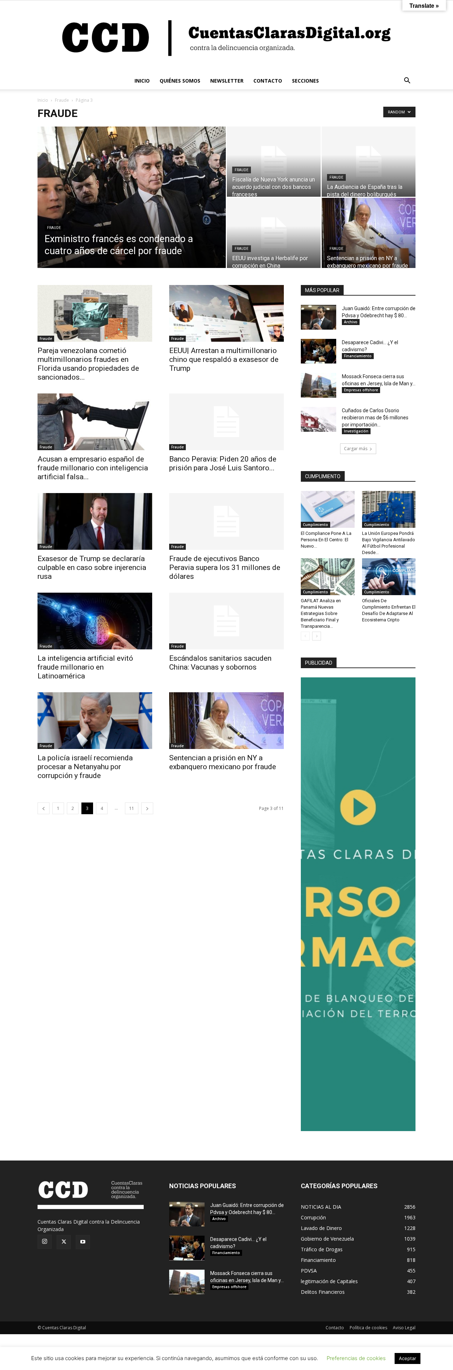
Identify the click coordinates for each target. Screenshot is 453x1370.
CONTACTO (267, 80)
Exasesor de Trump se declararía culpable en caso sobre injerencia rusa (92, 567)
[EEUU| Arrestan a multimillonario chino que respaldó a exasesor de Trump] (226, 313)
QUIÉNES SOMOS (180, 80)
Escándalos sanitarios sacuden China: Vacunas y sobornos (220, 662)
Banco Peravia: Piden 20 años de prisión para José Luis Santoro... (222, 463)
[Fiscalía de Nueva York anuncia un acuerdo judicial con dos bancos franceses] (274, 162)
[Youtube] (83, 1242)
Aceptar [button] (407, 1358)
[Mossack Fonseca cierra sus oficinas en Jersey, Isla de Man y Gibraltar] (318, 385)
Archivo (350, 321)
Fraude (62, 100)
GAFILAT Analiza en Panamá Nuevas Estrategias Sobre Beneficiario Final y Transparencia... (321, 613)
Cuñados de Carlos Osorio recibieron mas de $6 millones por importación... (375, 417)
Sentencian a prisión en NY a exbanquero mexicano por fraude (222, 762)
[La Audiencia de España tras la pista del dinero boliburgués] (368, 162)
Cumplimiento (315, 524)
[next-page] (147, 808)
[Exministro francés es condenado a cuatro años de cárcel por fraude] (132, 204)
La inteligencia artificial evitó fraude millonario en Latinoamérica (85, 667)
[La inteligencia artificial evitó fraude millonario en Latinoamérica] (95, 621)
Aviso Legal (404, 1328)
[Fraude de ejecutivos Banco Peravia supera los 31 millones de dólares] (226, 521)
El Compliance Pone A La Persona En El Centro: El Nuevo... (326, 540)
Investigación (356, 431)
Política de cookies (368, 1328)
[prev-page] (44, 808)
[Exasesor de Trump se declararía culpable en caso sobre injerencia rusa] (95, 521)
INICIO (142, 80)
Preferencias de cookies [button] (356, 1358)
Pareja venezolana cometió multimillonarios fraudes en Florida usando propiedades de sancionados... (88, 363)
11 (131, 808)
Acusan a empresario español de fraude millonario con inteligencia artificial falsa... (93, 468)
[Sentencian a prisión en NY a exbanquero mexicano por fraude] (368, 233)
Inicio (43, 100)
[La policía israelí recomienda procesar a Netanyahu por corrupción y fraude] (95, 720)
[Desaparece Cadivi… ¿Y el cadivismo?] (318, 351)
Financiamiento (358, 355)
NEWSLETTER (226, 80)
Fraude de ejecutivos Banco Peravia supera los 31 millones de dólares (224, 567)
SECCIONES (305, 80)
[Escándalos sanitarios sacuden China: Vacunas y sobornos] (226, 621)
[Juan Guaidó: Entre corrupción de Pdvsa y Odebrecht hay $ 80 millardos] (318, 317)
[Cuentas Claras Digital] (226, 36)
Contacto (335, 1328)
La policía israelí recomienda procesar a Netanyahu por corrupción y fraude (85, 767)
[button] (406, 81)
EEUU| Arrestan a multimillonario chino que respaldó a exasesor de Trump (224, 359)
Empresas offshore (361, 389)
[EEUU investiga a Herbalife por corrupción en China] (274, 233)
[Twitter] (64, 1242)
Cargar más (355, 449)
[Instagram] (45, 1242)
